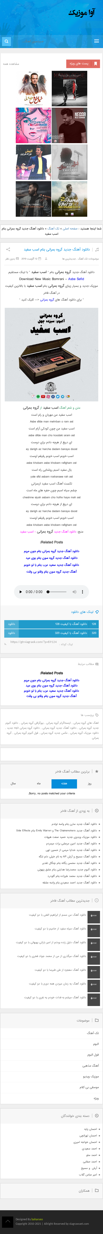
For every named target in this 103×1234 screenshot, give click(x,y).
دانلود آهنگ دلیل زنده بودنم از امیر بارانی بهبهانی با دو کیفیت (51, 942)
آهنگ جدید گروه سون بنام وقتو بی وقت (51, 572)
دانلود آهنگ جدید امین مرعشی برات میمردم (71, 843)
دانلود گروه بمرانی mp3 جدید (23, 728)
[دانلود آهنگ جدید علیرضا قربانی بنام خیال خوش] (33, 88)
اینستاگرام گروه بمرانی (58, 723)
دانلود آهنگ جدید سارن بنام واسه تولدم (74, 824)
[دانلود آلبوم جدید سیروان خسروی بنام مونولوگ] (69, 88)
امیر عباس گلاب (88, 1174)
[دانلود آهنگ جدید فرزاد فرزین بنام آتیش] (33, 162)
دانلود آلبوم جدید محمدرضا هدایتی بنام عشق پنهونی (67, 869)
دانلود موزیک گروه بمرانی (84, 733)
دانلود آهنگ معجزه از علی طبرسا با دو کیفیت (60, 970)
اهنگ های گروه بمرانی (86, 723)
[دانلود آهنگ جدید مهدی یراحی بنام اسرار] (69, 162)
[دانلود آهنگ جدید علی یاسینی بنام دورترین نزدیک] (33, 199)
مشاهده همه (11, 64)
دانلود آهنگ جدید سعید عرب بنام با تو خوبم (51, 565)
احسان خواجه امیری (85, 1142)
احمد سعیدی (89, 1148)
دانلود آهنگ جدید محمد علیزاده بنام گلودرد (72, 876)
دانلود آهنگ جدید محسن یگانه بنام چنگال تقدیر (69, 863)
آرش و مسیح (89, 1168)
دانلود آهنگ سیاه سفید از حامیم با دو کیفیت (60, 928)
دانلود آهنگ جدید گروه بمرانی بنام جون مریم (51, 551)
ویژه (96, 1098)
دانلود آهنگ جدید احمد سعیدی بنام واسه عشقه (69, 882)
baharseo (37, 1219)
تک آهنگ (53, 228)
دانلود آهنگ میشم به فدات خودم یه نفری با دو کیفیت (55, 997)
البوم (96, 1044)
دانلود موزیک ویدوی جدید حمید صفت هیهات (70, 837)
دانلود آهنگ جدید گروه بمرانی (59, 728)
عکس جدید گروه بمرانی (54, 733)
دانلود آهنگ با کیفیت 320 (75, 633)
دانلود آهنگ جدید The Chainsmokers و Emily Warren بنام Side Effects (56, 830)
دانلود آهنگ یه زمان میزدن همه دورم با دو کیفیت (57, 983)
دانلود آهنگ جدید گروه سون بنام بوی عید (52, 558)
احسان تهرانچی (88, 1135)
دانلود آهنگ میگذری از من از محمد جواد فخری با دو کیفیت (51, 956)
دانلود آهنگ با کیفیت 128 (75, 624)
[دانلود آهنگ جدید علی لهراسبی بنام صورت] (33, 125)
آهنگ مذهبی (90, 1066)
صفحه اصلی (70, 228)
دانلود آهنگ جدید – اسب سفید (48, 532)
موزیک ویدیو (91, 1076)
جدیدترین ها (69, 259)
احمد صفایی (90, 1161)
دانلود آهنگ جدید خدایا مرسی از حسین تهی (71, 850)
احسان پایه (90, 1129)
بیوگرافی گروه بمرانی (32, 723)
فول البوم (93, 1055)
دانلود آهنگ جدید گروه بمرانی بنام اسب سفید (57, 249)
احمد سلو (91, 1155)
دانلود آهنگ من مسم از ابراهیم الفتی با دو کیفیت (57, 915)
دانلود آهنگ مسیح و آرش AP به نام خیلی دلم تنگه (68, 856)
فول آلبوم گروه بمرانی (26, 733)
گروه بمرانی (47, 300)
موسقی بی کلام (89, 1087)
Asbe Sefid (76, 279)
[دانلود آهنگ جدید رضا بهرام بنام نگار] (69, 125)
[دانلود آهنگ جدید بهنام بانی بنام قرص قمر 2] (69, 199)
